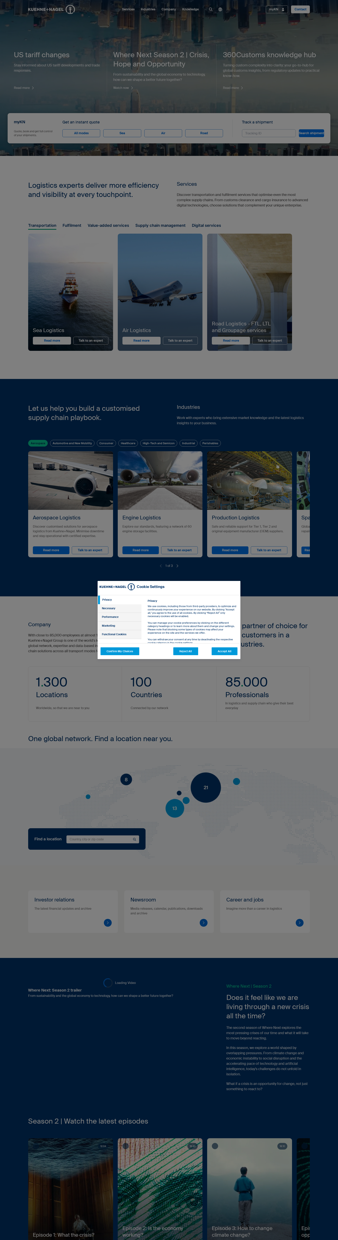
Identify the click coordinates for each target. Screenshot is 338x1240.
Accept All (224, 651)
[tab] (119, 600)
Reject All (185, 651)
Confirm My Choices (120, 651)
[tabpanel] (192, 630)
